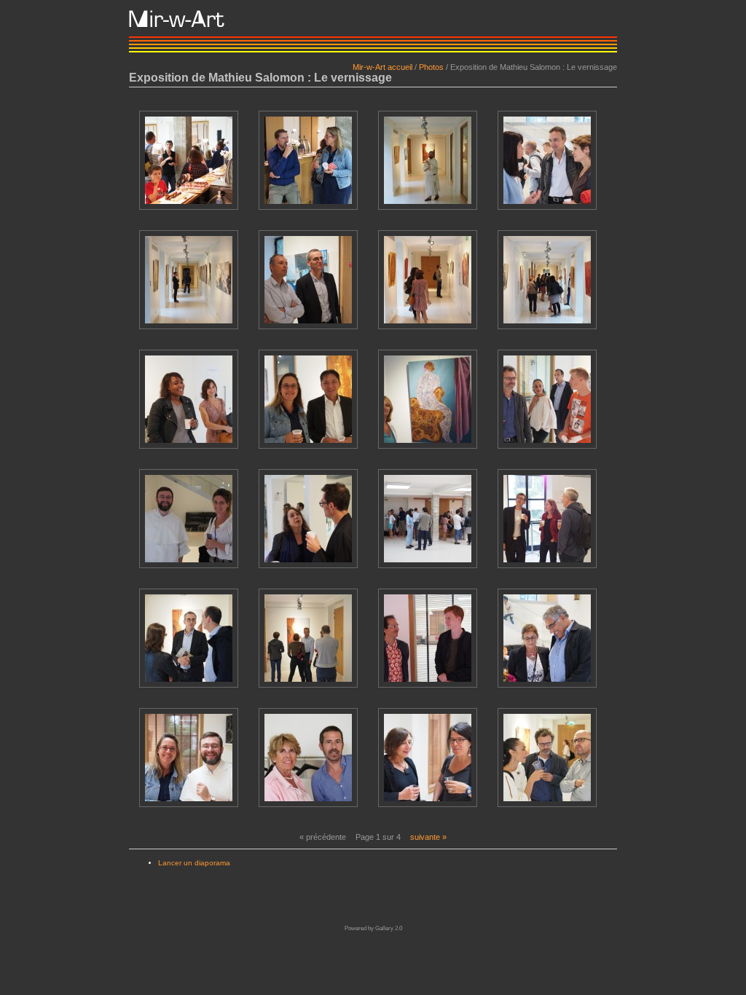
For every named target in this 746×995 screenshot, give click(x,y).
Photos (431, 67)
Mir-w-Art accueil (382, 67)
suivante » (428, 837)
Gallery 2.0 (388, 928)
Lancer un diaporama (194, 863)
